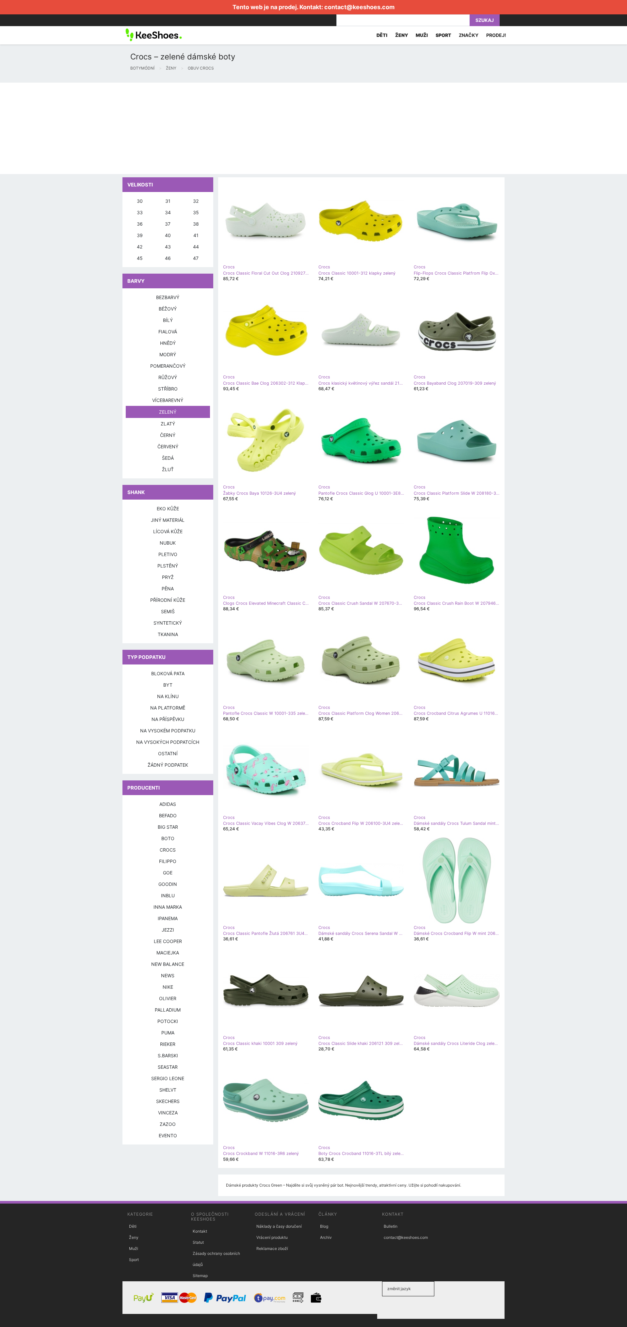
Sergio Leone (167, 1078)
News (167, 975)
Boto (167, 838)
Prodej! (496, 35)
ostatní (168, 753)
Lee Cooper (168, 941)
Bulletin (390, 1226)
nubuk (168, 543)
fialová (167, 331)
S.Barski (168, 1055)
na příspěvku (168, 719)
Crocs (168, 850)
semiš (168, 611)
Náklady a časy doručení (279, 1226)
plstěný (167, 565)
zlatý (168, 423)
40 (168, 235)
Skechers (168, 1101)
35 (196, 212)
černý (167, 435)
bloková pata (168, 673)
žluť (168, 469)
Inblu (168, 895)
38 (196, 224)
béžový (168, 309)
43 (168, 246)
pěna (168, 588)
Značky (468, 35)
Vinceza (168, 1112)
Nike (168, 987)
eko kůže (168, 508)
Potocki (167, 1021)
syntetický (167, 623)
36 (140, 224)
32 (196, 201)
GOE (167, 872)
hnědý (168, 343)
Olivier (167, 998)
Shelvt (167, 1090)
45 (140, 258)
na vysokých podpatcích (167, 742)
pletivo (167, 554)
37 (167, 224)
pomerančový (167, 366)
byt (167, 685)
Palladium (168, 1010)
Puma (167, 1032)
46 (168, 258)
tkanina (168, 634)
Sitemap (200, 1275)
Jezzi (168, 930)
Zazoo (168, 1124)
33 (140, 212)
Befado (168, 815)
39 (140, 235)
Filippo (167, 861)
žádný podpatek (168, 765)
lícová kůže (168, 531)
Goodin (167, 884)
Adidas (167, 804)
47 (196, 258)
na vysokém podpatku (167, 730)
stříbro (168, 389)
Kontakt (200, 1231)
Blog (324, 1226)
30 (140, 201)
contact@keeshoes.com (359, 7)
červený (167, 446)
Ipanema (168, 918)
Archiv (326, 1237)
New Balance (167, 964)
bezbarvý (167, 297)
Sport (134, 1259)
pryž (168, 577)
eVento (168, 1135)
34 (168, 212)
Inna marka (167, 907)
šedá (168, 458)
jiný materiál (168, 520)
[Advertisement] (196, 128)
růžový (167, 377)
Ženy (133, 1237)
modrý (167, 354)
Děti (133, 1226)
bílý (168, 320)
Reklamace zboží (272, 1248)
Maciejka (167, 952)
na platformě (167, 708)
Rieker (167, 1044)
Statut (198, 1242)
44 (196, 246)
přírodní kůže (167, 600)
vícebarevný (167, 400)
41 (196, 235)
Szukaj (484, 20)
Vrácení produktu (272, 1237)
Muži (133, 1248)
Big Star (168, 827)
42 (139, 246)
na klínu (168, 696)
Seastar (168, 1067)
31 (167, 201)
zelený (167, 412)
